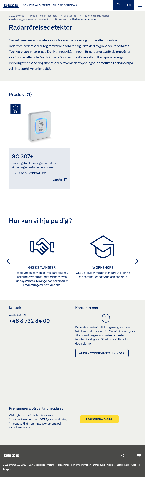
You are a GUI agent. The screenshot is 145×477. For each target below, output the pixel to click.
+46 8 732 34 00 (29, 320)
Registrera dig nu (99, 419)
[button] (7, 261)
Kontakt (16, 308)
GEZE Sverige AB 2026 (14, 464)
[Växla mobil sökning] (118, 5)
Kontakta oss (86, 308)
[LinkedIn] (132, 455)
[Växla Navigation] (139, 5)
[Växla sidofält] (129, 5)
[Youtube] (139, 455)
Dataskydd (99, 464)
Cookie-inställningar (118, 464)
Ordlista (135, 464)
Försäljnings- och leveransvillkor (73, 464)
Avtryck (7, 469)
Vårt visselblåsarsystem (41, 464)
